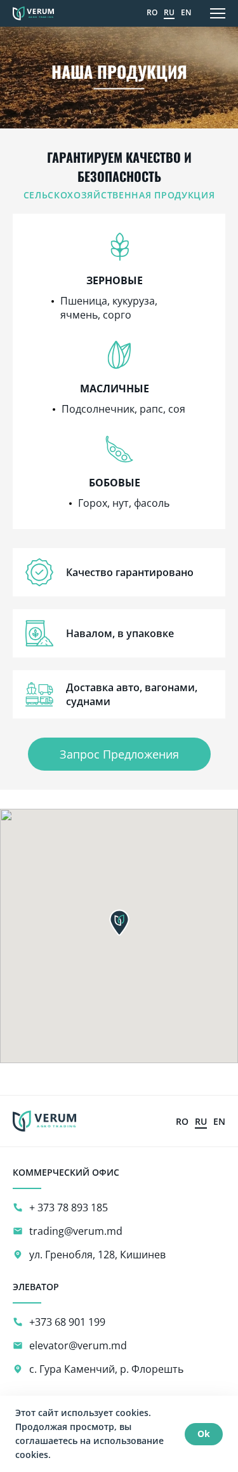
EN (186, 13)
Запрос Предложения (119, 754)
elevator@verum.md (78, 1345)
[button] (119, 922)
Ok (203, 1433)
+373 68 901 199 (67, 1322)
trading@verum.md (75, 1231)
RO (152, 13)
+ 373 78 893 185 (68, 1207)
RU (169, 13)
